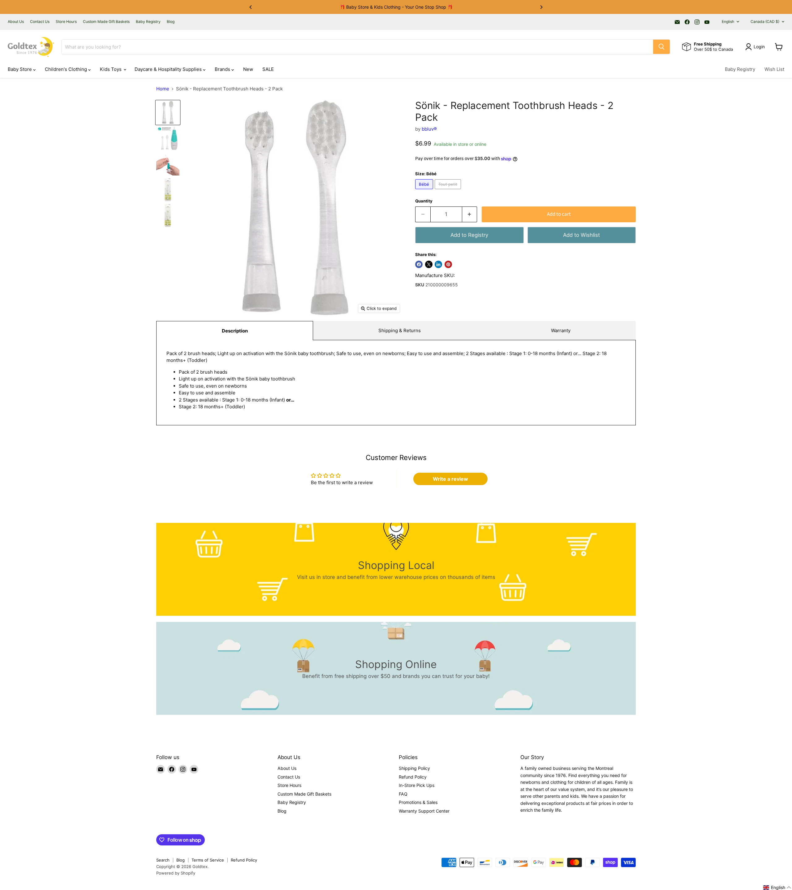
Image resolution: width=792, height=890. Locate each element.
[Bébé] (425, 190)
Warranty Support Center (424, 811)
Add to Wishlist (581, 235)
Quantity (424, 201)
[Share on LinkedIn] (438, 264)
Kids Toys (111, 69)
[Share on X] (429, 264)
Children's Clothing (66, 69)
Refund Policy (413, 776)
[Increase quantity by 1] (469, 214)
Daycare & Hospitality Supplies (169, 69)
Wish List (774, 69)
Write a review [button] (450, 479)
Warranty (560, 330)
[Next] (541, 7)
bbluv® (429, 129)
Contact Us (40, 22)
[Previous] (251, 7)
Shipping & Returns (399, 330)
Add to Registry (469, 235)
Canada (765, 21)
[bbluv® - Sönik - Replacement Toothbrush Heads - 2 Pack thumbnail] (168, 112)
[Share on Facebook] (419, 264)
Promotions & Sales (418, 802)
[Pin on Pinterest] (448, 264)
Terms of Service (208, 859)
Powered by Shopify (175, 872)
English (728, 21)
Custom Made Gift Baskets (106, 22)
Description (235, 331)
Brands (223, 69)
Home (162, 88)
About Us (16, 22)
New (248, 69)
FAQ (403, 794)
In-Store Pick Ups (416, 785)
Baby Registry (148, 22)
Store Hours (66, 22)
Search (163, 859)
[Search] (661, 47)
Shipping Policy (414, 768)
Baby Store (20, 69)
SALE (268, 69)
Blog (170, 22)
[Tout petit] (449, 190)
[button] (777, 887)
